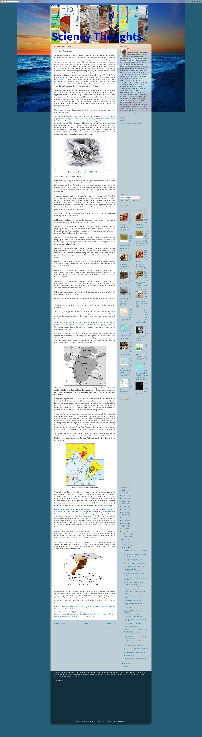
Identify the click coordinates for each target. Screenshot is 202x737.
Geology (110, 514)
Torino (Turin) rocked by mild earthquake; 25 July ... (133, 583)
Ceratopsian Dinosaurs (67, 614)
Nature (99, 322)
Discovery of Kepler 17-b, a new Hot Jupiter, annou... (136, 551)
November (127, 537)
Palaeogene (66, 616)
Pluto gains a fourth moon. (132, 600)
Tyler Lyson (107, 116)
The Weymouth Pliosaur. (132, 626)
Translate (135, 200)
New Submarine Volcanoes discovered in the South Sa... (134, 615)
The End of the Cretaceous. (133, 623)
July (125, 548)
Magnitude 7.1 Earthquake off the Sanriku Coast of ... (135, 632)
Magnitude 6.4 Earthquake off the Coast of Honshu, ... (135, 555)
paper (65, 322)
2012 (124, 529)
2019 (124, 509)
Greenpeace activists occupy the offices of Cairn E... (134, 604)
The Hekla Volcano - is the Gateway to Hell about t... (135, 641)
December (127, 534)
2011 (124, 531)
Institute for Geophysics (85, 509)
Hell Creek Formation (101, 614)
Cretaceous (79, 614)
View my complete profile (128, 113)
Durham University (86, 533)
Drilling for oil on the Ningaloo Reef (135, 629)
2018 (124, 512)
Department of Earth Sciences (64, 533)
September (128, 542)
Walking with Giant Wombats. (133, 645)
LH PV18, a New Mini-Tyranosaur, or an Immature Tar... (136, 649)
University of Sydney (76, 514)
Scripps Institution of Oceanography (93, 325)
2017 (124, 515)
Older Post (110, 624)
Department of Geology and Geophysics (68, 119)
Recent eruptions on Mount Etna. (135, 587)
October (127, 539)
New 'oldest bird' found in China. (134, 566)
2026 (124, 490)
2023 (124, 498)
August (126, 545)
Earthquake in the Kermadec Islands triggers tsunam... (136, 637)
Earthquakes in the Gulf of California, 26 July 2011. (132, 570)
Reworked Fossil (89, 616)
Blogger (122, 721)
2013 (124, 526)
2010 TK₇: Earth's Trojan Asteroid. (135, 563)
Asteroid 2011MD (69, 609)
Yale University (90, 119)
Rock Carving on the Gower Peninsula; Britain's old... (133, 560)
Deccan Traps (88, 614)
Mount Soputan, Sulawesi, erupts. (135, 652)
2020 (124, 506)
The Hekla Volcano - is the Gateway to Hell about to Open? (82, 607)
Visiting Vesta (128, 607)
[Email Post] (80, 612)
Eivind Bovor (96, 172)
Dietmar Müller (59, 512)
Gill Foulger (107, 531)
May (125, 666)
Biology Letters (72, 116)
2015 (124, 520)
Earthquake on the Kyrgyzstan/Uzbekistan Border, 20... (135, 591)
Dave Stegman (68, 325)
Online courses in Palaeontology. (131, 123)
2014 (124, 523)
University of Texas (105, 509)
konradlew (107, 721)
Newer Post (59, 624)
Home (85, 624)
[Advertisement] (134, 159)
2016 (124, 518)
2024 (124, 495)
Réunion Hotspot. (77, 616)
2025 (124, 493)
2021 (124, 504)
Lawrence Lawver (66, 509)
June (126, 663)
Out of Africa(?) (129, 655)
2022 (124, 501)
